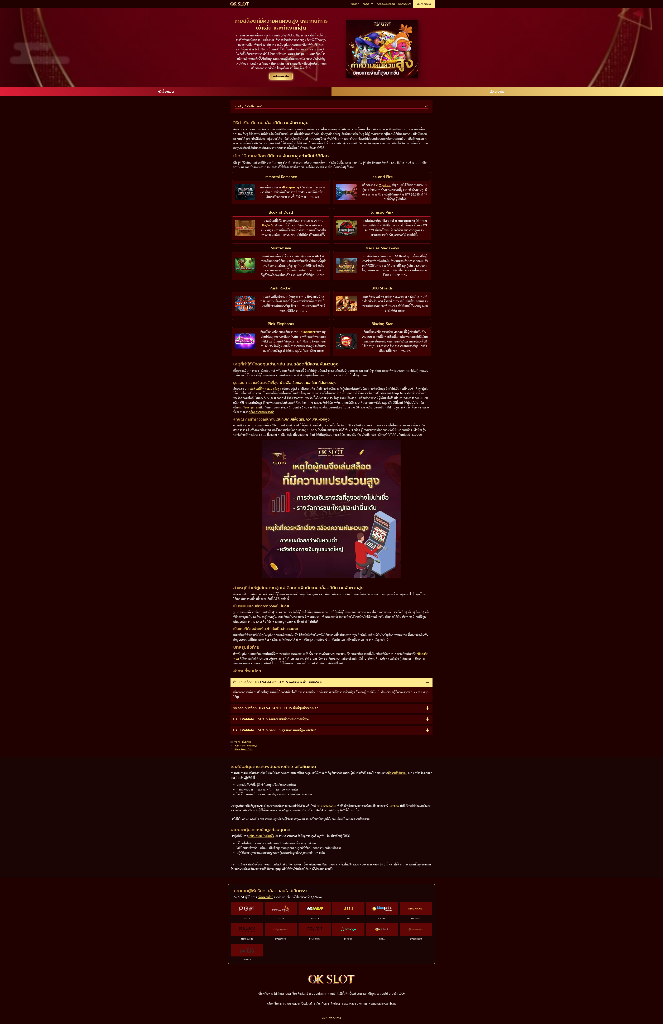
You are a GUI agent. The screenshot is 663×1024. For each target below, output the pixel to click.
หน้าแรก (354, 4)
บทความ (362, 1003)
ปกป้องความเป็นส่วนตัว (261, 836)
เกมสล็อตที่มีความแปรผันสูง (264, 388)
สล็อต (366, 4)
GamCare (394, 806)
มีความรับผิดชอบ (397, 773)
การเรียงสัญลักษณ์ (249, 407)
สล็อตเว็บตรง (274, 1003)
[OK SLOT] (240, 4)
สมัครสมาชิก (424, 4)
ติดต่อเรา (336, 1003)
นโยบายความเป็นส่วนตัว (299, 1003)
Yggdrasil (385, 185)
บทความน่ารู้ (404, 4)
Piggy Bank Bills (243, 749)
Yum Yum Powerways (245, 745)
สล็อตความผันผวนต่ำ (261, 412)
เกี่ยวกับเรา (322, 1003)
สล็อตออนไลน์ (265, 897)
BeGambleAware (326, 806)
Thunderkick (307, 332)
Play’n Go (268, 225)
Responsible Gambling (382, 1003)
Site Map (348, 1003)
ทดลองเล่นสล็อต (386, 4)
